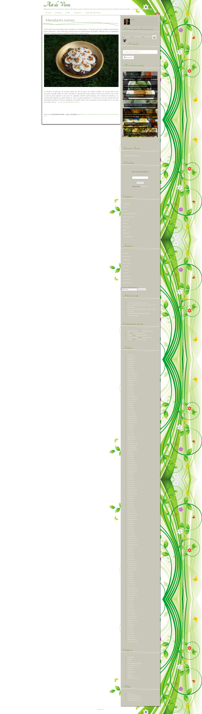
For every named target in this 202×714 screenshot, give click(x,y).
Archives (58, 12)
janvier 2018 (131, 462)
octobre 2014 (131, 542)
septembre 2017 (132, 471)
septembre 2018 (132, 450)
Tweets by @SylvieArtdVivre (131, 155)
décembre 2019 (132, 437)
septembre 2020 (132, 422)
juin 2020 (130, 429)
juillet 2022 (130, 384)
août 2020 (130, 424)
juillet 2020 (130, 427)
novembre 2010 (132, 641)
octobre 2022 (131, 378)
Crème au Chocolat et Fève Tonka (137, 303)
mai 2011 (130, 629)
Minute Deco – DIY (133, 665)
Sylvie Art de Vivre (132, 331)
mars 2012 (130, 608)
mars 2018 (130, 460)
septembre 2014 (132, 544)
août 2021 (130, 403)
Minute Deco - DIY (128, 217)
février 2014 (131, 559)
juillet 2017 (130, 473)
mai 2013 (130, 578)
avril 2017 (130, 479)
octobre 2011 (131, 618)
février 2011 (131, 635)
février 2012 (131, 610)
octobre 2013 (131, 568)
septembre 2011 (132, 620)
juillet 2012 (130, 599)
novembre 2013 (132, 566)
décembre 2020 (132, 416)
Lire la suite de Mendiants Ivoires (68, 102)
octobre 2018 (131, 448)
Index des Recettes (93, 12)
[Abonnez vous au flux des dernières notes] (126, 36)
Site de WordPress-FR (133, 700)
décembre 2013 (132, 563)
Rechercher (129, 57)
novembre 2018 (132, 445)
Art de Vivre (100, 709)
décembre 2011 (132, 614)
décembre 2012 (132, 589)
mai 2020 (130, 431)
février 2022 (131, 395)
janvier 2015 (131, 536)
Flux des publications (133, 696)
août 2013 (130, 572)
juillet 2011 (130, 625)
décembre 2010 (132, 639)
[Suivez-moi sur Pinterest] (154, 37)
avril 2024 (126, 266)
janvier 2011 (131, 637)
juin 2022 (130, 386)
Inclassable (126, 204)
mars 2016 (130, 507)
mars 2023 (126, 276)
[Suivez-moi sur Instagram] (124, 41)
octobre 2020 (131, 420)
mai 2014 (130, 553)
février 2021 (131, 412)
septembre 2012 (132, 595)
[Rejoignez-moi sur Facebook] (136, 36)
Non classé (126, 220)
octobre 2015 (131, 517)
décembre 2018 (132, 443)
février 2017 (131, 483)
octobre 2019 (131, 439)
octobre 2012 (131, 593)
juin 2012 (130, 601)
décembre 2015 (132, 513)
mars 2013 (130, 582)
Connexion (130, 694)
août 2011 (130, 622)
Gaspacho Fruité (147, 337)
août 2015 (130, 521)
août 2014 (130, 547)
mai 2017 (130, 477)
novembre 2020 (132, 418)
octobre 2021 (131, 401)
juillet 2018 (130, 454)
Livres (124, 210)
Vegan (124, 230)
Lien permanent (102, 114)
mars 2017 (130, 481)
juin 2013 (130, 576)
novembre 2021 (132, 399)
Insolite (125, 207)
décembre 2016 (132, 488)
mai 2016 (130, 502)
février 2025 (126, 263)
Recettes (84, 114)
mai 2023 (126, 273)
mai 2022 (130, 389)
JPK (128, 333)
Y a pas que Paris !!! (128, 236)
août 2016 (130, 496)
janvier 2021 (131, 414)
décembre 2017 (132, 464)
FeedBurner (144, 186)
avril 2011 (130, 631)
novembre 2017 (132, 467)
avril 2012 (130, 606)
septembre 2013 (132, 570)
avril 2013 (130, 580)
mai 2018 (130, 456)
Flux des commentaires (134, 698)
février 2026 (126, 256)
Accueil (48, 12)
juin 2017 (130, 475)
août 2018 (130, 452)
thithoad (129, 335)
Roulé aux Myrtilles (141, 335)
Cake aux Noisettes (133, 315)
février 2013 (131, 585)
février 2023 (126, 279)
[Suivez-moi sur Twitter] (147, 36)
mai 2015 (130, 528)
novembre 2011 (132, 616)
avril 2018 (130, 458)
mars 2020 (130, 435)
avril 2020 (130, 433)
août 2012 (130, 597)
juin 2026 (126, 253)
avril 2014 (130, 555)
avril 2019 (130, 441)
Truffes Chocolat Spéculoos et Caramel (138, 313)
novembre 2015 (132, 515)
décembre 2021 (132, 397)
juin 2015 (130, 526)
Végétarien (92, 114)
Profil (68, 12)
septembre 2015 (132, 519)
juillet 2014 (130, 549)
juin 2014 (130, 551)
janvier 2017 (131, 485)
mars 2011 (130, 633)
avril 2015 (130, 530)
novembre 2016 (132, 490)
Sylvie (132, 20)
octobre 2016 (131, 492)
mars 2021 (130, 410)
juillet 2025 (126, 260)
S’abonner (77, 12)
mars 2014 (130, 557)
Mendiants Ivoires (60, 20)
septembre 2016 (132, 494)
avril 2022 (130, 391)
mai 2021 (130, 405)
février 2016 (131, 509)
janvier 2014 (131, 561)
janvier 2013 (131, 587)
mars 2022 (130, 393)
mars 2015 (130, 532)
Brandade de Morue (147, 331)
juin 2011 (130, 627)
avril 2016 (130, 504)
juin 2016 (130, 500)
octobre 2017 (131, 469)
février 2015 (131, 534)
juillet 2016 (130, 498)
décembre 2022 (127, 283)
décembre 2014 (132, 538)
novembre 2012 (132, 591)
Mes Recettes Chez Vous (130, 213)
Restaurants (126, 227)
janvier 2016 (131, 511)
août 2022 (130, 382)
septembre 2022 (132, 380)
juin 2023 (126, 269)
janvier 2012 (131, 612)
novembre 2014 (132, 540)
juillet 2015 (130, 523)
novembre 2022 (132, 376)
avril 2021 (130, 408)
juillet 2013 (130, 574)
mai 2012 (130, 603)
